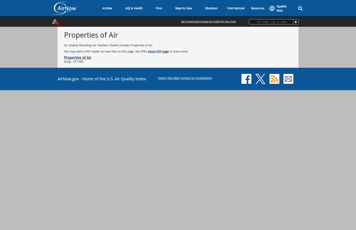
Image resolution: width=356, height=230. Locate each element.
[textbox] (274, 21)
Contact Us (187, 78)
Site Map (173, 78)
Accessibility (204, 78)
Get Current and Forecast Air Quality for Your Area (208, 21)
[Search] (300, 8)
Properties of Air (77, 57)
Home (162, 78)
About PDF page (158, 51)
